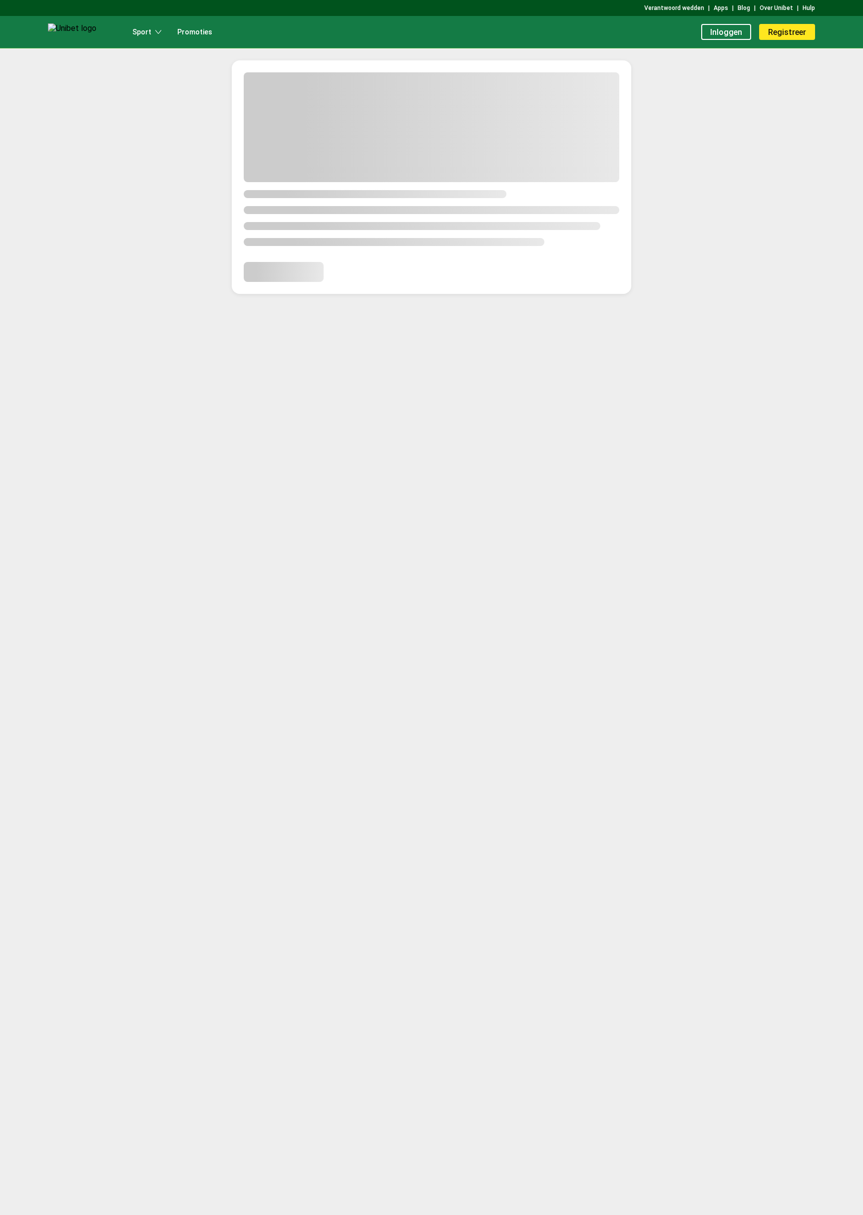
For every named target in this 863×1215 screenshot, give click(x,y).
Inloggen (726, 32)
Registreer (787, 32)
